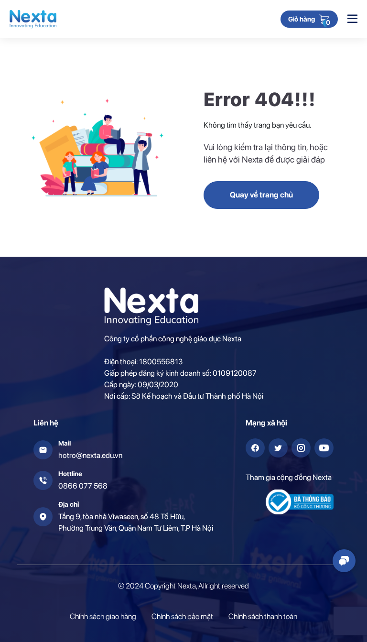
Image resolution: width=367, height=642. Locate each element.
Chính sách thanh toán (262, 616)
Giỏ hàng (301, 19)
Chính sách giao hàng (103, 616)
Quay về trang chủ (261, 194)
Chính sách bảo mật (182, 616)
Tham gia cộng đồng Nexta (289, 477)
